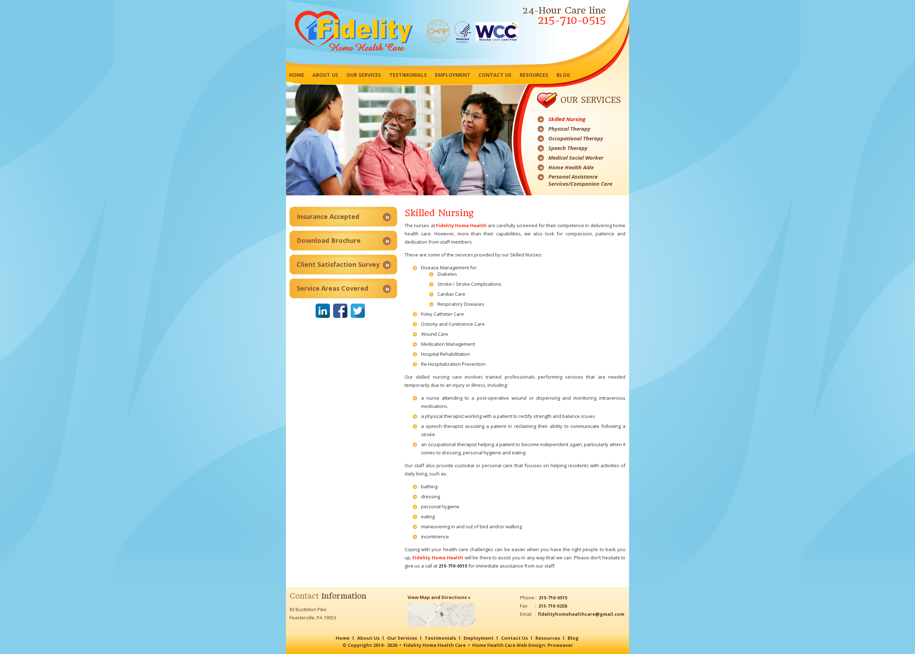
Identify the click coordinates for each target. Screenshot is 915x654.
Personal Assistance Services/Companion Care (580, 180)
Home (296, 74)
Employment (452, 74)
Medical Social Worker (575, 157)
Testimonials (408, 74)
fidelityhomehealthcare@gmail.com (581, 614)
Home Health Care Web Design (508, 645)
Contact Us (495, 74)
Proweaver (560, 645)
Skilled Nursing (566, 119)
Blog (563, 74)
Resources (534, 74)
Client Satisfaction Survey (338, 264)
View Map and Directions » (439, 597)
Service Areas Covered (332, 288)
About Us (325, 74)
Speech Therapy (568, 147)
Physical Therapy (569, 128)
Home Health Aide (571, 167)
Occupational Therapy (575, 138)
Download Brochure (329, 240)
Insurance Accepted (328, 216)
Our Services (363, 74)
